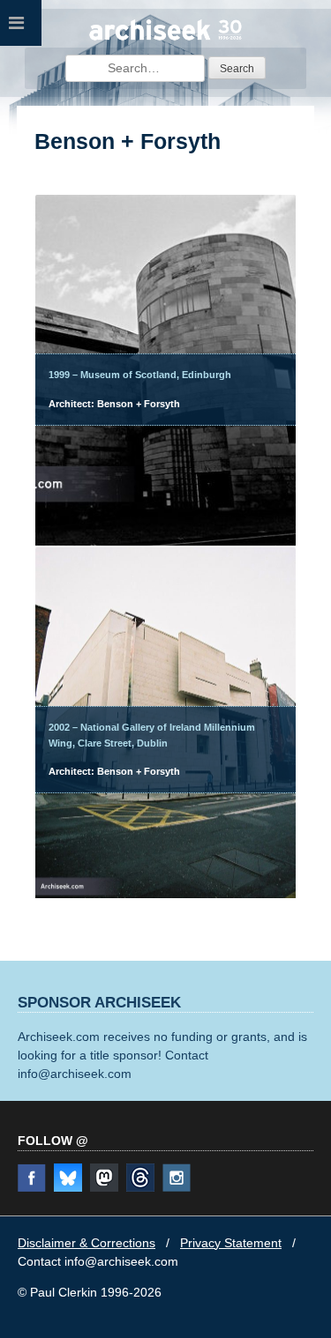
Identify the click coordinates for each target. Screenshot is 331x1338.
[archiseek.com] (165, 38)
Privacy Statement (231, 1243)
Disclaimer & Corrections (86, 1243)
